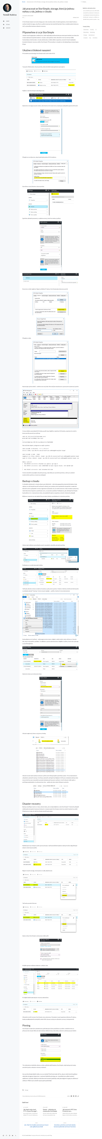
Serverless (95, 37)
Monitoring (92, 32)
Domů (23, 2)
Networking (85, 32)
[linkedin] (10, 1135)
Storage (26, 1090)
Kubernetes (85, 29)
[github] (6, 1135)
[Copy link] (78, 1096)
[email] (12, 1135)
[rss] (16, 1135)
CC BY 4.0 (39, 1096)
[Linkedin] (76, 1096)
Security (92, 29)
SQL (90, 37)
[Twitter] (71, 1096)
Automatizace (92, 35)
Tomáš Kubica (10, 15)
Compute (85, 37)
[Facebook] (74, 1096)
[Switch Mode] (3, 1135)
